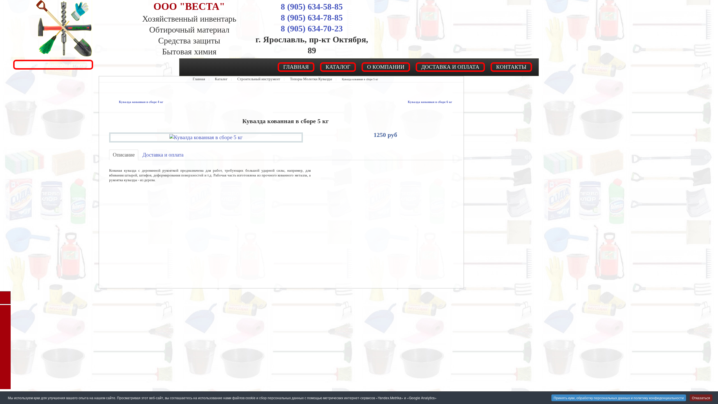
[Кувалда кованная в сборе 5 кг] (206, 136)
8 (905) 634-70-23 (312, 28)
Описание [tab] (121, 152)
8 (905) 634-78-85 (312, 17)
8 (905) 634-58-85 (312, 6)
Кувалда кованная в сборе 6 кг (436, 101)
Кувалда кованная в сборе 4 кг (134, 101)
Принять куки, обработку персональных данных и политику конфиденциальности (619, 397)
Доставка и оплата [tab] (153, 152)
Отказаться (701, 397)
